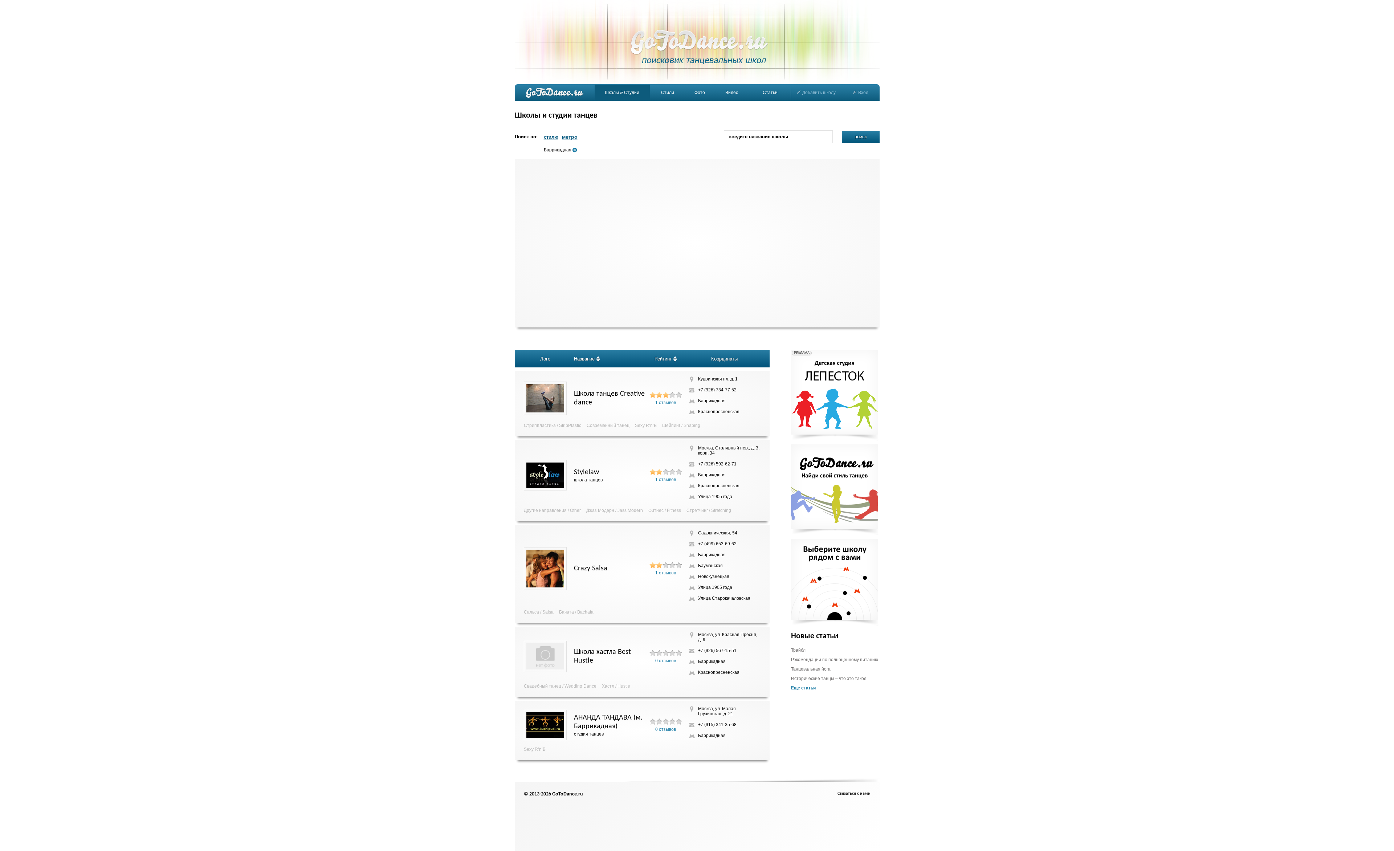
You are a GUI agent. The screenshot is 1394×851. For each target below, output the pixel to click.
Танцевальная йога (811, 669)
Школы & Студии (622, 92)
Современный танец (608, 425)
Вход (863, 92)
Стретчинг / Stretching (708, 510)
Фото (699, 92)
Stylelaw (586, 472)
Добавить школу (819, 92)
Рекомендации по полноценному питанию (834, 659)
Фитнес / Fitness (664, 510)
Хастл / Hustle (616, 686)
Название (584, 359)
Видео (731, 92)
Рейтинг (663, 359)
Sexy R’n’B (646, 425)
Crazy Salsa (590, 568)
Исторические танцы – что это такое (829, 678)
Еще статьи (803, 688)
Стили (667, 92)
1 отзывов (665, 402)
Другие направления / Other (552, 510)
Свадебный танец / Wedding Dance (560, 686)
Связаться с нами (854, 793)
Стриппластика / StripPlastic (552, 425)
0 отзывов (665, 660)
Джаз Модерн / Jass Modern (614, 510)
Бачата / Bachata (576, 612)
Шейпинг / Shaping (681, 425)
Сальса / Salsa (539, 612)
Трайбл (798, 650)
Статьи (770, 92)
